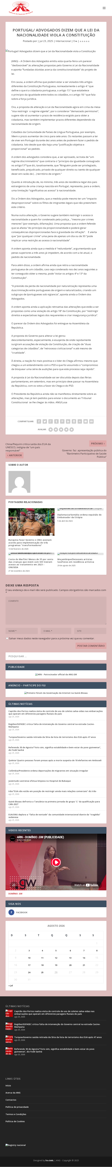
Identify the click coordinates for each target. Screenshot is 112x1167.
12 (56, 957)
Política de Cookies (15, 1121)
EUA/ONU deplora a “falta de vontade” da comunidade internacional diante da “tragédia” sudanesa (54, 816)
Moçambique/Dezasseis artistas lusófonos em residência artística (75, 560)
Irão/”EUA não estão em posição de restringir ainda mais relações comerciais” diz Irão (52, 791)
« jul (10, 985)
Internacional (63, 41)
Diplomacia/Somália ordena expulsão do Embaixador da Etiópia (79, 516)
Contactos (11, 1099)
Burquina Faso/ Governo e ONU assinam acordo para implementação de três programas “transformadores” (30, 543)
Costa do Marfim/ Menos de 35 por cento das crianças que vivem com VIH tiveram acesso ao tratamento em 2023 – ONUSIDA (30, 563)
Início (8, 1085)
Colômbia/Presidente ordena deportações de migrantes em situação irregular (48, 770)
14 (84, 957)
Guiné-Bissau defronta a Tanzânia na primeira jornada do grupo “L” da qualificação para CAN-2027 (54, 803)
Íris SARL (50, 1160)
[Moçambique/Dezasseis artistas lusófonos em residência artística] (80, 554)
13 (70, 957)
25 (42, 972)
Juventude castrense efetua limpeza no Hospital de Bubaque (39, 781)
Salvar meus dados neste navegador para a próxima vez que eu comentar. (51, 638)
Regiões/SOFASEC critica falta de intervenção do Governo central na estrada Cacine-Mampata (51, 725)
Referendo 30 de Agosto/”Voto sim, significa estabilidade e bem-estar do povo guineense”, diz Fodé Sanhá (54, 748)
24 (29, 972)
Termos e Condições (16, 1114)
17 (29, 965)
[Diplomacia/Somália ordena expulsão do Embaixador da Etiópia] (80, 509)
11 (42, 957)
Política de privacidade (17, 1107)
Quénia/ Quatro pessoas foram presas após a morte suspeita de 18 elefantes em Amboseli (55, 760)
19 (56, 965)
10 (29, 957)
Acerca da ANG (13, 1092)
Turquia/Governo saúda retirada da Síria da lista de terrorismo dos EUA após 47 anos (52, 737)
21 (84, 965)
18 (42, 965)
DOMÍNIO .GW (15, 893)
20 (70, 965)
